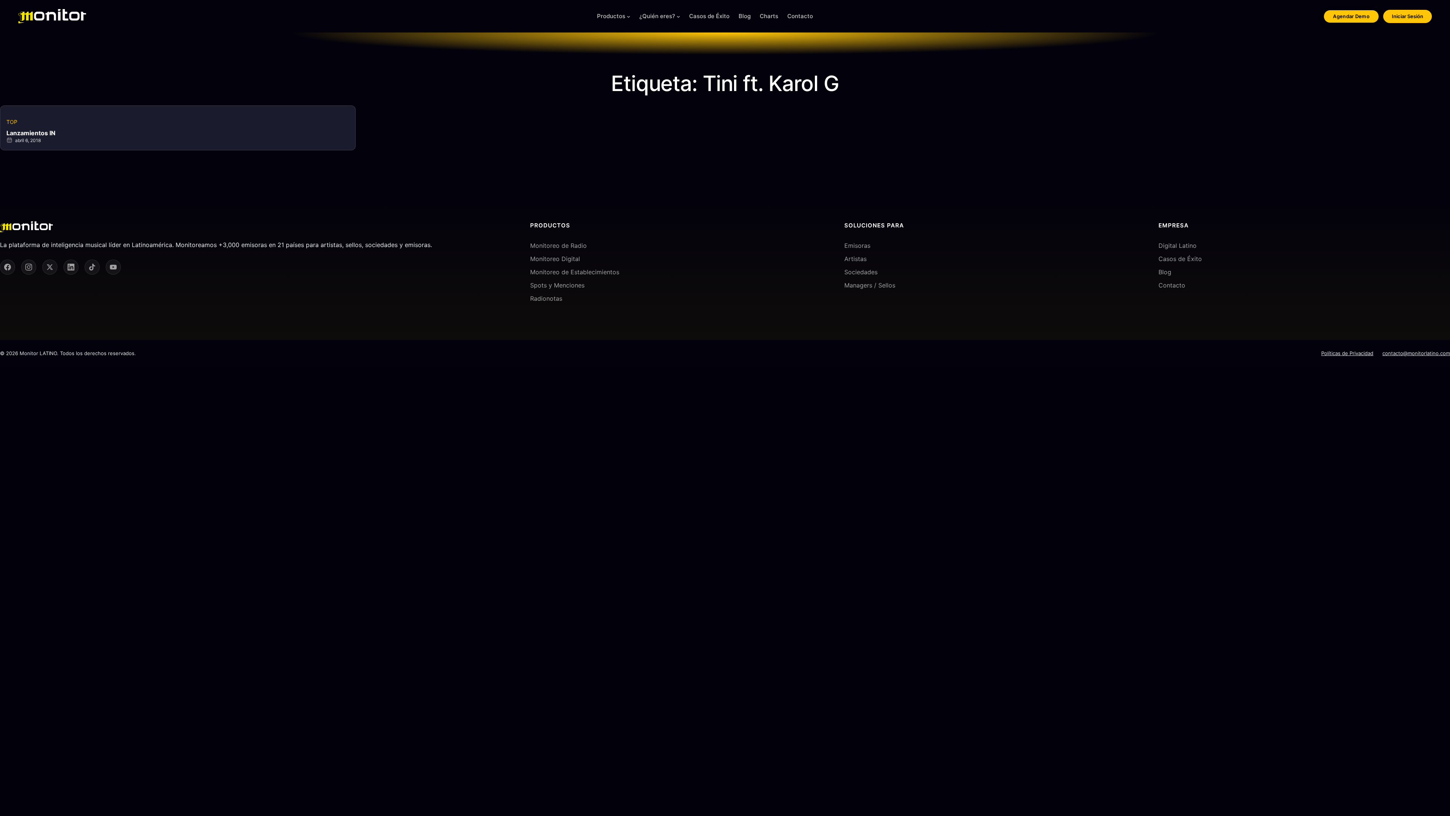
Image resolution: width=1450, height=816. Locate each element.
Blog (1164, 272)
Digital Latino (1177, 245)
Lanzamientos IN (31, 133)
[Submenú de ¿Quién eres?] (678, 16)
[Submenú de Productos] (628, 16)
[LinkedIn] (71, 267)
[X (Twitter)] (49, 267)
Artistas (855, 259)
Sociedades (861, 272)
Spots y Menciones (557, 285)
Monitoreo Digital (555, 259)
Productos (611, 16)
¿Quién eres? (657, 16)
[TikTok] (92, 267)
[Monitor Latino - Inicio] (52, 16)
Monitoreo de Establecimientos (574, 272)
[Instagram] (28, 267)
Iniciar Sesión (1407, 16)
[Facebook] (7, 267)
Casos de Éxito (1180, 259)
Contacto (1171, 285)
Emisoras (857, 245)
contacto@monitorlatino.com (1416, 353)
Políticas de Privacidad (1347, 353)
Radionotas (546, 298)
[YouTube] (113, 267)
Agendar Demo (1351, 16)
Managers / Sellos (869, 285)
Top (11, 122)
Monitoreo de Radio (558, 245)
